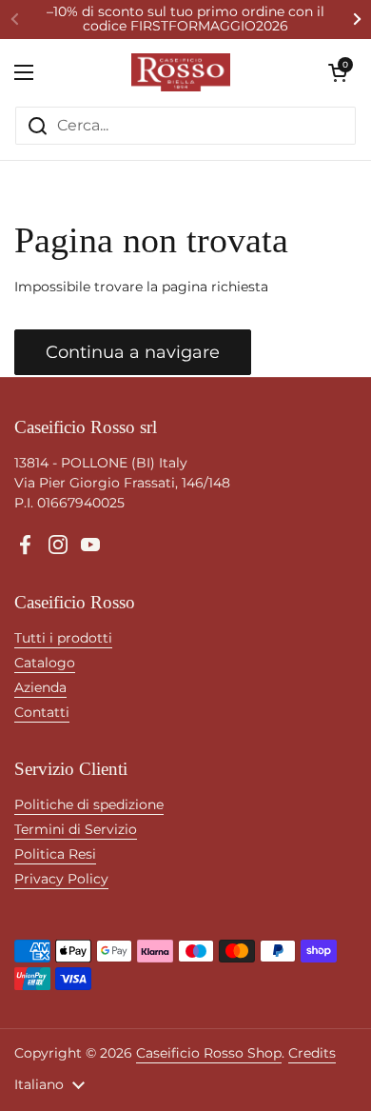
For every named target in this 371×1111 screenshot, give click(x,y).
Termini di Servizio (75, 829)
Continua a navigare (133, 352)
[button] (338, 72)
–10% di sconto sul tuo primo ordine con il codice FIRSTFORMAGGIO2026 (185, 19)
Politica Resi (55, 854)
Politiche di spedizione (89, 804)
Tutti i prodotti (63, 637)
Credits (312, 1052)
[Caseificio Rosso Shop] (181, 72)
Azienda (40, 687)
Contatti (41, 712)
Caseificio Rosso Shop (209, 1052)
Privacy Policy (61, 878)
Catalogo (44, 662)
